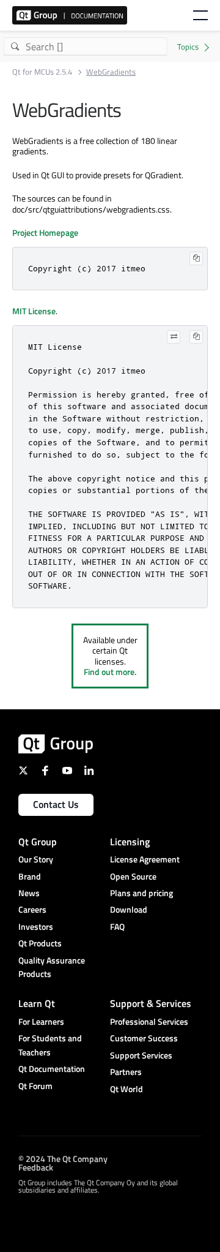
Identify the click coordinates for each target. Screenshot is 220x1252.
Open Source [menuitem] (133, 876)
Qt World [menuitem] (126, 1088)
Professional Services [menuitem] (149, 1021)
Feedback (35, 1167)
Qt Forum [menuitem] (35, 1085)
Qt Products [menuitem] (40, 943)
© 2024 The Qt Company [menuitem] (63, 1158)
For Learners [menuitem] (41, 1021)
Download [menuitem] (128, 909)
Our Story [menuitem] (35, 859)
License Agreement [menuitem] (145, 859)
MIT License (34, 310)
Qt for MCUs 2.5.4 (42, 72)
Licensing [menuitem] (130, 841)
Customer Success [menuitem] (144, 1037)
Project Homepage (45, 232)
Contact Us (56, 804)
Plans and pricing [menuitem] (141, 892)
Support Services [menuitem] (141, 1055)
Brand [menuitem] (29, 876)
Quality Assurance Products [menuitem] (51, 967)
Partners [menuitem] (126, 1071)
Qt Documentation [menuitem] (51, 1068)
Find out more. (110, 671)
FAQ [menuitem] (117, 926)
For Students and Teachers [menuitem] (50, 1044)
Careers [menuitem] (32, 909)
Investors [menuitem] (35, 926)
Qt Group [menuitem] (37, 841)
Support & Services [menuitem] (150, 1003)
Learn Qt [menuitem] (36, 1003)
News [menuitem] (29, 892)
